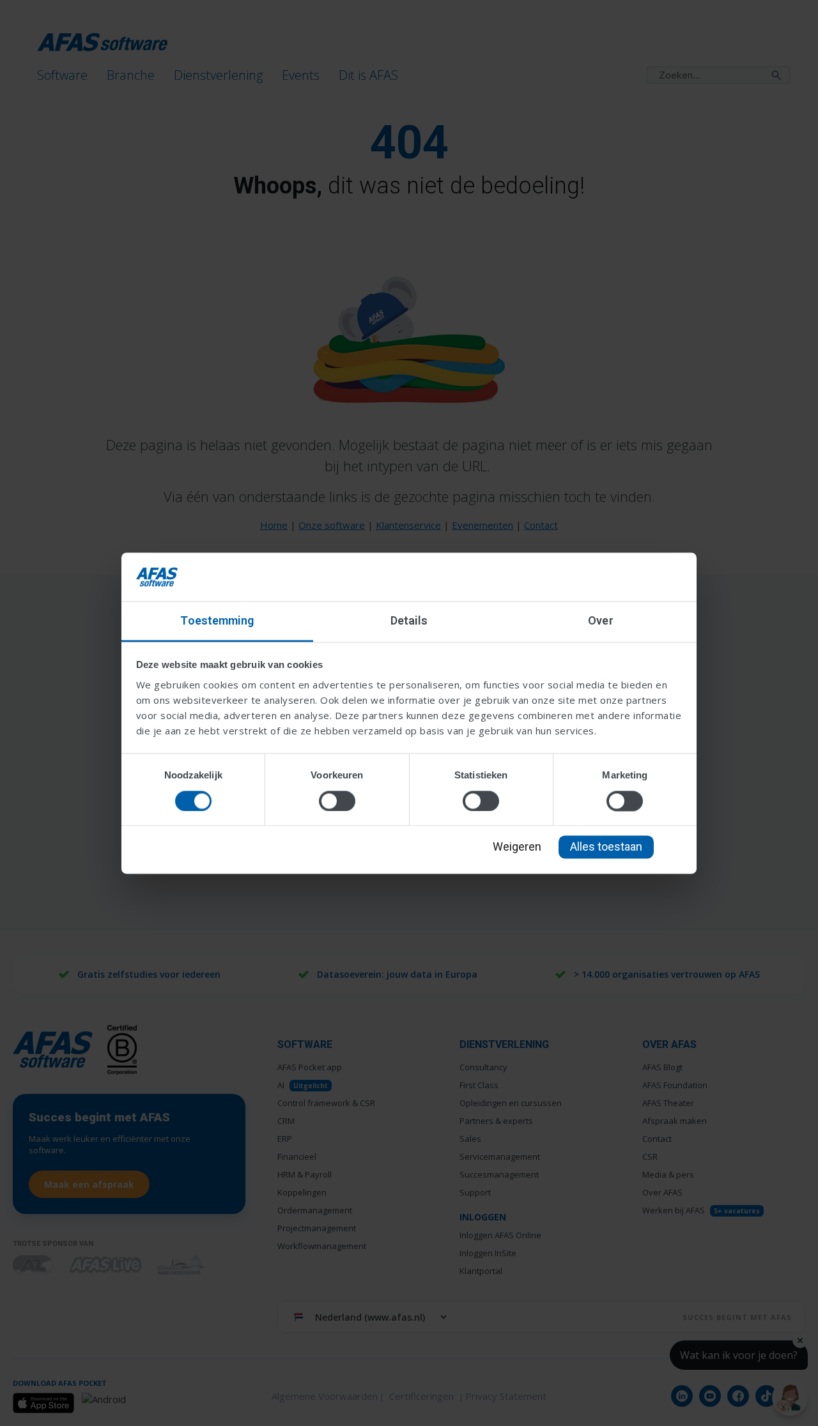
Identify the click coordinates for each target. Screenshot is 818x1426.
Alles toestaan (606, 847)
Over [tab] (600, 621)
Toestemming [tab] (217, 621)
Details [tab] (409, 621)
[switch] (337, 801)
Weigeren (517, 847)
